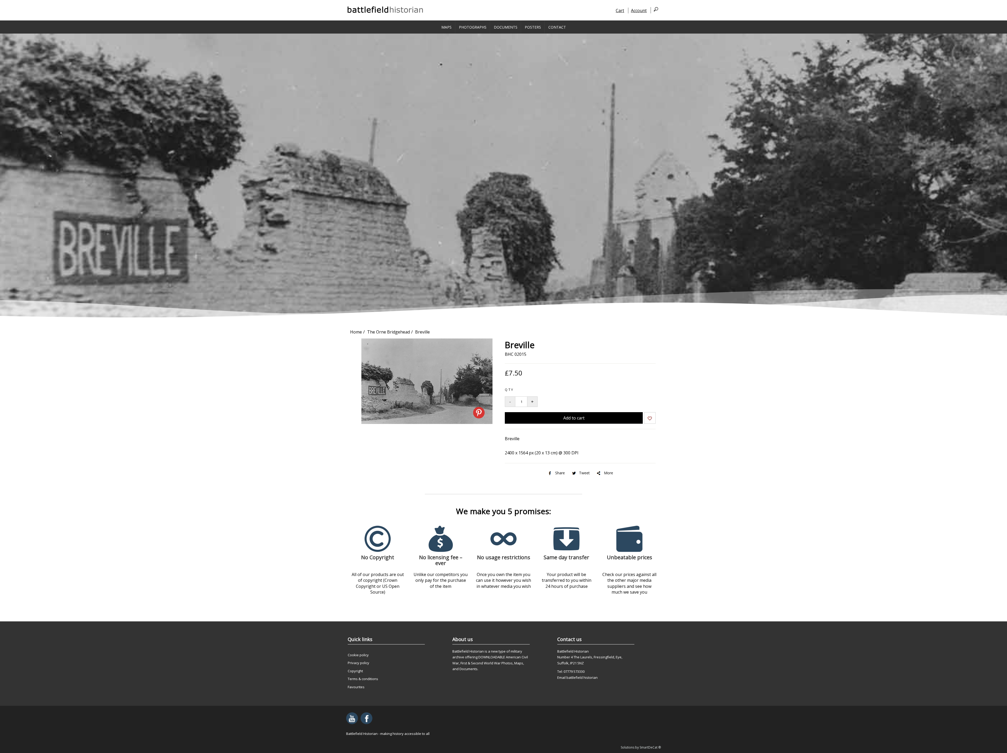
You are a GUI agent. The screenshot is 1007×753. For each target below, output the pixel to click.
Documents (505, 27)
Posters (533, 27)
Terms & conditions (363, 678)
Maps (446, 27)
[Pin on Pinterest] (479, 412)
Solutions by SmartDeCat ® (641, 747)
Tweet (584, 472)
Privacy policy (358, 662)
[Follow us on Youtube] (352, 718)
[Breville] (426, 422)
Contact (557, 27)
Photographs (472, 27)
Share (560, 472)
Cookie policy (358, 655)
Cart (620, 10)
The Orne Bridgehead (388, 332)
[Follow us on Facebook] (366, 718)
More (608, 472)
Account (639, 10)
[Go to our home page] (385, 9)
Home (356, 332)
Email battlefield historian (577, 677)
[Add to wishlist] (650, 419)
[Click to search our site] (654, 10)
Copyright (355, 671)
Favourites (356, 687)
